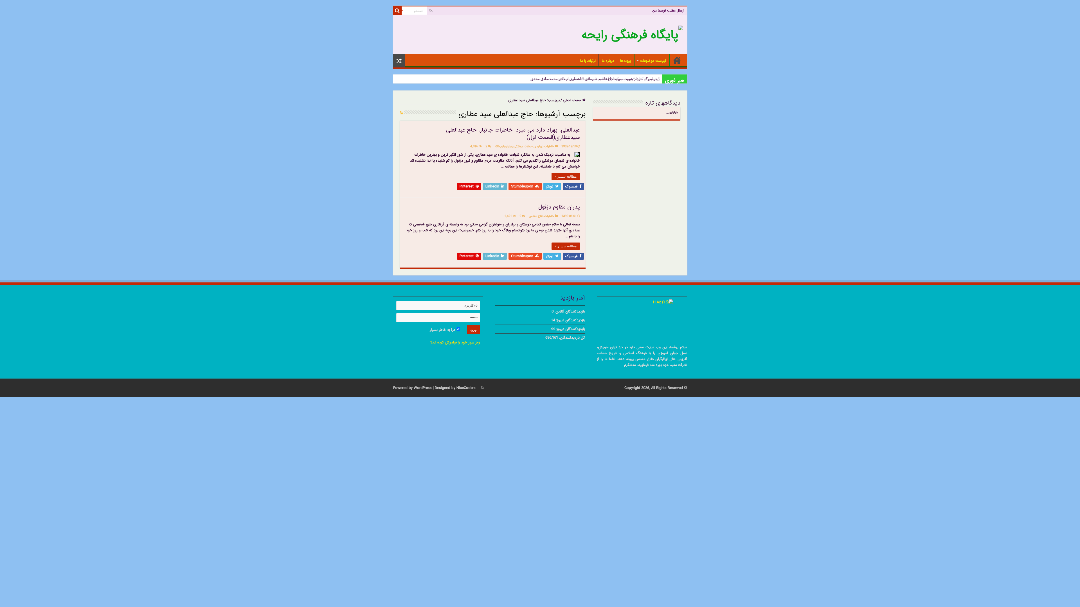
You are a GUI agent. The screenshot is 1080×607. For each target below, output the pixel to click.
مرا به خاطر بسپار (443, 330)
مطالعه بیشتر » (566, 176)
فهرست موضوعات (653, 61)
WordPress (423, 388)
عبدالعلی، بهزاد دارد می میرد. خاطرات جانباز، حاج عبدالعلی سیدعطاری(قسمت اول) (513, 134)
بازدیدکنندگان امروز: (570, 320)
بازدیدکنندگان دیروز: (570, 329)
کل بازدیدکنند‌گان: (571, 338)
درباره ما (608, 61)
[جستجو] (397, 10)
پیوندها (625, 61)
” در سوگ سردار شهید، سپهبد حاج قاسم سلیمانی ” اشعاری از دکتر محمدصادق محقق (595, 79)
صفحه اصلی (677, 60)
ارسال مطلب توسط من (668, 10)
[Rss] (431, 11)
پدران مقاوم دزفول (559, 207)
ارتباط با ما (588, 61)
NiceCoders (466, 388)
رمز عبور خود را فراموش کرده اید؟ (455, 342)
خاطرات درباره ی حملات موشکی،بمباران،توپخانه (524, 146)
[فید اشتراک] (401, 113)
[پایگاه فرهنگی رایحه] (632, 34)
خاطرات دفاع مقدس (541, 216)
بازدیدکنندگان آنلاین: (569, 311)
